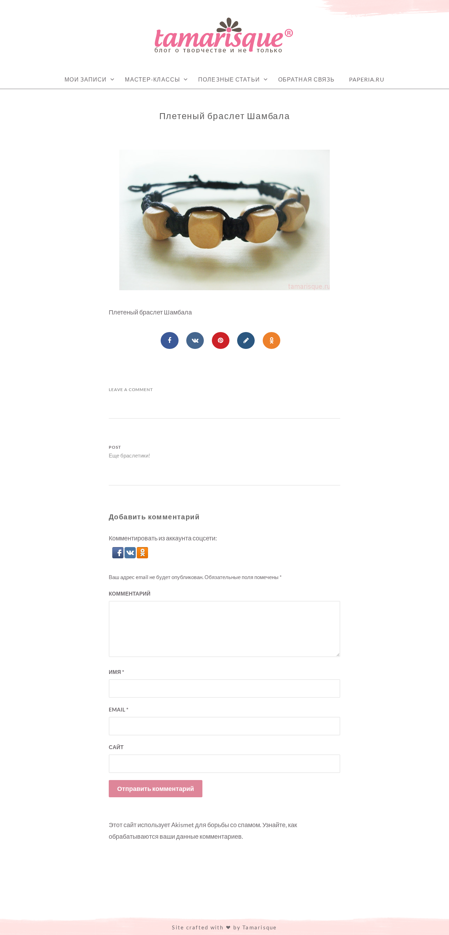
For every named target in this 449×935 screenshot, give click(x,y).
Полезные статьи (229, 79)
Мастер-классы (152, 79)
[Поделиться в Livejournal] (246, 340)
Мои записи (86, 79)
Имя (116, 672)
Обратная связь (306, 79)
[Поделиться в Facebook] (169, 340)
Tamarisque (259, 927)
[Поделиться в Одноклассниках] (271, 340)
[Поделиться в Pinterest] (220, 340)
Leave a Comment (131, 389)
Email (118, 709)
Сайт (116, 747)
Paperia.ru (366, 79)
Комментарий (129, 593)
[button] (118, 556)
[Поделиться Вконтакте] (195, 340)
